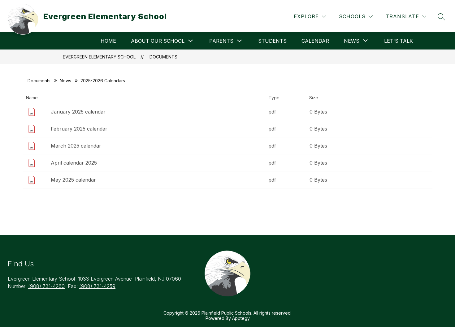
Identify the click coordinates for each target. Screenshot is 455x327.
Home (108, 41)
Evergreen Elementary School (99, 56)
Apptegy (241, 318)
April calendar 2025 (74, 163)
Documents (163, 56)
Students (272, 41)
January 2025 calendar (78, 112)
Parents (221, 41)
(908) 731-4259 (97, 286)
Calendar (315, 41)
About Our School (157, 41)
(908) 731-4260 (46, 286)
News (65, 80)
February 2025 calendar (79, 129)
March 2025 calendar (76, 146)
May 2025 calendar (73, 180)
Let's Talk (398, 41)
